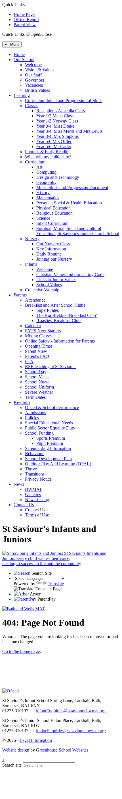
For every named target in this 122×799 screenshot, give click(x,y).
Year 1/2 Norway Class (57, 121)
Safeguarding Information (48, 448)
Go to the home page (21, 651)
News (19, 484)
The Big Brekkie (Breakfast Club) (66, 315)
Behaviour (34, 453)
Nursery (32, 238)
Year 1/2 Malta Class (54, 115)
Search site (12, 765)
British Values (37, 90)
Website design (15, 750)
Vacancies (34, 85)
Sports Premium (50, 438)
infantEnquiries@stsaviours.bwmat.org (71, 710)
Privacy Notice (38, 479)
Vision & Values (39, 69)
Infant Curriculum (52, 223)
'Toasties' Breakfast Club (58, 320)
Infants (31, 264)
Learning (22, 95)
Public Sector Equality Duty (50, 428)
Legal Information (36, 740)
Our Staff (33, 74)
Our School (24, 59)
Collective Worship (42, 289)
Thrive (31, 468)
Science (43, 218)
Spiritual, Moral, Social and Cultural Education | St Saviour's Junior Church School (77, 231)
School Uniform (39, 387)
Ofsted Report (26, 19)
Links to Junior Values (56, 279)
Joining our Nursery (54, 259)
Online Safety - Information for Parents (60, 341)
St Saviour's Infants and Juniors (54, 558)
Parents (20, 294)
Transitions (35, 474)
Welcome (33, 64)
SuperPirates (47, 310)
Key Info (22, 402)
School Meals (37, 376)
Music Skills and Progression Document (72, 187)
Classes (31, 105)
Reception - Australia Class (60, 110)
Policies (32, 417)
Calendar (33, 325)
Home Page (24, 14)
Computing (46, 172)
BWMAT (33, 489)
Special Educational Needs (49, 422)
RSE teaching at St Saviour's (50, 366)
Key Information (51, 248)
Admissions (35, 412)
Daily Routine (49, 254)
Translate (56, 583)
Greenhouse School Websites (62, 750)
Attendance (35, 300)
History (43, 192)
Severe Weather (39, 392)
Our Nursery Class (53, 243)
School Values (49, 284)
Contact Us (24, 504)
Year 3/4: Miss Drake (55, 126)
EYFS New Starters (43, 330)
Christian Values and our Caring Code (70, 274)
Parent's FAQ (37, 356)
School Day (35, 371)
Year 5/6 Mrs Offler (53, 141)
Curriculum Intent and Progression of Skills (63, 100)
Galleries (33, 494)
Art (39, 167)
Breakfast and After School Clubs (55, 305)
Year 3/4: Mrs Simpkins (57, 136)
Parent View (25, 24)
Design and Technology (57, 177)
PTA (29, 361)
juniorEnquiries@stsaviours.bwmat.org (71, 730)
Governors (34, 80)
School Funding (39, 433)
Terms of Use (37, 514)
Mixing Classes (38, 335)
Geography (46, 182)
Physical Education (53, 208)
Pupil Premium (49, 443)
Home (19, 54)
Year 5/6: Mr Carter (53, 146)
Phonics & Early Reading (48, 151)
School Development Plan (48, 458)
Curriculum (35, 161)
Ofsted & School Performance (52, 407)
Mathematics (47, 197)
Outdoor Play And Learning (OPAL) (58, 463)
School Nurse (37, 381)
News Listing (37, 499)
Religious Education (54, 213)
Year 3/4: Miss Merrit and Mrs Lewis (69, 131)
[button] (39, 34)
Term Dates (35, 397)
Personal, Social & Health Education (69, 202)
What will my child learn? (48, 156)
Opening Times (38, 346)
